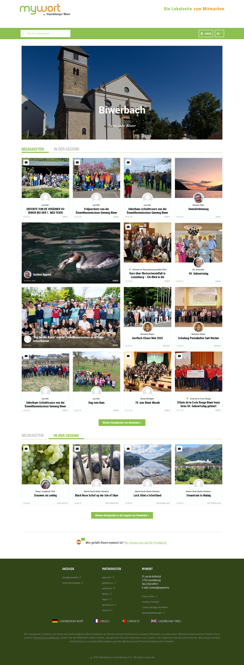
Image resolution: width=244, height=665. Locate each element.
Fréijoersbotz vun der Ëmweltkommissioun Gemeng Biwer (96, 211)
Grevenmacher (112, 503)
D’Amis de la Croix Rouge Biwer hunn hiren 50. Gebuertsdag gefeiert (198, 404)
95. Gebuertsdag (198, 273)
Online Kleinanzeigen (71, 583)
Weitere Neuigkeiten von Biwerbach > (122, 422)
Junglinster (62, 503)
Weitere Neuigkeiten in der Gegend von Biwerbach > (122, 515)
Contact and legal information (155, 607)
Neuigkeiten (33, 435)
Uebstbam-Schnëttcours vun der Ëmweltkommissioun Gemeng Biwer (147, 211)
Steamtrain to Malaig (198, 495)
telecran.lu (107, 577)
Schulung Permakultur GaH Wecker (198, 338)
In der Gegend (66, 149)
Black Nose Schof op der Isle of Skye (96, 495)
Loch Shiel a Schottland (147, 495)
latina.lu (106, 593)
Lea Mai (27, 345)
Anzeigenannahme (70, 577)
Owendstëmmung (198, 209)
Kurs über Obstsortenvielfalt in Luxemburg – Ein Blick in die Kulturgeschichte (147, 277)
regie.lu (105, 599)
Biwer (65, 216)
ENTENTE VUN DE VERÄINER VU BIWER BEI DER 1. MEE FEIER (45, 211)
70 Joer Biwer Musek (147, 403)
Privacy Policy (148, 596)
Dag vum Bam (96, 403)
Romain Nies (29, 280)
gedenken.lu (107, 583)
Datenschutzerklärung (46, 637)
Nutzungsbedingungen (152, 612)
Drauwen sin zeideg (45, 495)
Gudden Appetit (42, 274)
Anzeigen (68, 569)
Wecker (166, 345)
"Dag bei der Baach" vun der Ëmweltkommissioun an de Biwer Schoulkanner (68, 339)
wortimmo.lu (108, 604)
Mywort (147, 569)
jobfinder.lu (107, 588)
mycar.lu (106, 610)
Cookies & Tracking (150, 601)
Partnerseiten (111, 569)
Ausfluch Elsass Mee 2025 (147, 338)
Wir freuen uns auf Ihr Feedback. (145, 543)
